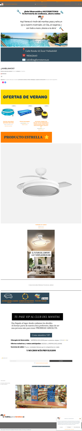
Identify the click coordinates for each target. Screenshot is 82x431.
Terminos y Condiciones (26, 429)
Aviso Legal (72, 429)
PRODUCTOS (67, 4)
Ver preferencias (77, 427)
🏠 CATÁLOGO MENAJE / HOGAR (41, 4)
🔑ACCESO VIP (44, 1)
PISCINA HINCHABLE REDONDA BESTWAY (8, 122)
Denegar (69, 427)
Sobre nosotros (4, 384)
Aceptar (61, 427)
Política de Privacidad (67, 429)
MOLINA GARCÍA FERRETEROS (10, 4)
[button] (80, 418)
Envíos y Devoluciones (6, 383)
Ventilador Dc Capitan (41, 224)
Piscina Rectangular (25, 121)
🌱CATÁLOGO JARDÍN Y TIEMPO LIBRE (63, 1)
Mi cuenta (45, 6)
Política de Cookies (17, 429)
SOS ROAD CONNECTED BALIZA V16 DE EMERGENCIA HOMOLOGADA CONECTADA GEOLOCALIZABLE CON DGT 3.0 (41, 124)
